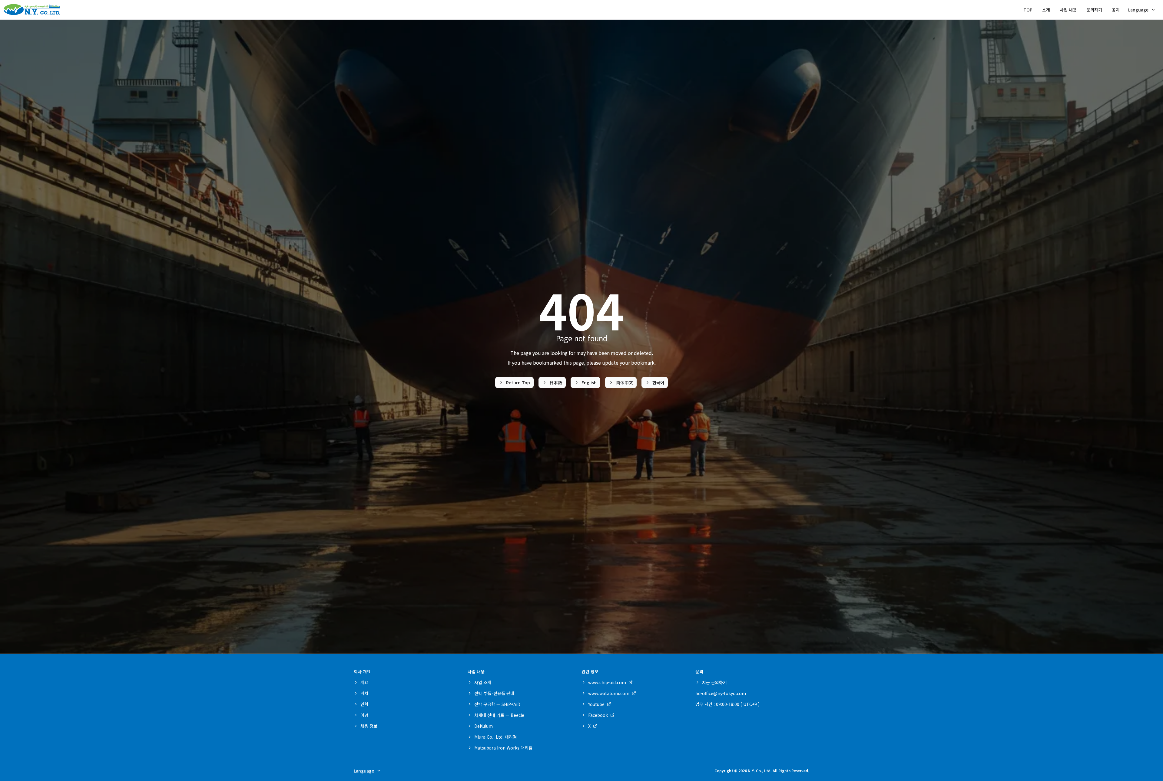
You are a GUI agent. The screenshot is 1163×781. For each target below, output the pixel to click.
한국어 (658, 382)
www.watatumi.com (608, 693)
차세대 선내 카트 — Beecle (499, 715)
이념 (364, 715)
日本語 (555, 382)
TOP (1027, 10)
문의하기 (1094, 10)
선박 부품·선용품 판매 (494, 693)
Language (1138, 10)
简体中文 (624, 382)
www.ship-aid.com (607, 682)
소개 (1046, 10)
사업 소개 (482, 682)
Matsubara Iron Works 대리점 (503, 748)
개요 (364, 682)
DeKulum (483, 726)
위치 (364, 693)
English (589, 382)
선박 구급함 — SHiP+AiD (497, 704)
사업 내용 (1068, 10)
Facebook (598, 715)
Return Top (518, 382)
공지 (1116, 10)
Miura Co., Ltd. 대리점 (495, 737)
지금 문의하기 (714, 682)
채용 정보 (368, 726)
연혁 (364, 704)
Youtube (596, 704)
